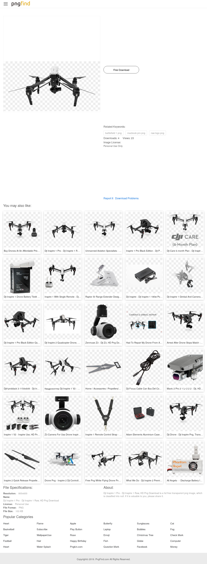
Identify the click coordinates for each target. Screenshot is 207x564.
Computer (175, 540)
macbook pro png (136, 133)
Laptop (107, 529)
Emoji (106, 535)
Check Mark (176, 535)
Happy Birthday (78, 540)
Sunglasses (143, 523)
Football (7, 540)
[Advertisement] (51, 38)
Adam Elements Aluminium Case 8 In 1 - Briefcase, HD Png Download (162, 434)
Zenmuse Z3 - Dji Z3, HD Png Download (106, 342)
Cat (172, 523)
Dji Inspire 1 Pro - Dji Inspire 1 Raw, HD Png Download (72, 250)
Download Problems (127, 198)
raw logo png (157, 133)
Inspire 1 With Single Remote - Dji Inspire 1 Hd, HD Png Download (78, 296)
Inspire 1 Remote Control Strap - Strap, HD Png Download (115, 434)
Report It (108, 198)
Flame (40, 523)
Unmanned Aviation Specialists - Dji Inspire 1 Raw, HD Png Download (120, 250)
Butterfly (108, 523)
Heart (6, 523)
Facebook (142, 546)
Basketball (8, 529)
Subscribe (42, 529)
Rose (73, 535)
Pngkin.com (76, 546)
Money (174, 546)
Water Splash (44, 546)
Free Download (121, 69)
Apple (73, 523)
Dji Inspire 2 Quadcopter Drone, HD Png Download (71, 342)
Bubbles (141, 529)
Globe (140, 540)
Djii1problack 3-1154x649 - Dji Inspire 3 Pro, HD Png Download (36, 388)
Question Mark (111, 546)
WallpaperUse (44, 535)
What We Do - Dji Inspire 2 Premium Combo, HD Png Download (158, 480)
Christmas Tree (145, 535)
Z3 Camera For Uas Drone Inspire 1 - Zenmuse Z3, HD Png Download (81, 434)
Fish (106, 540)
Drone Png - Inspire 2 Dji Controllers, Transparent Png (72, 480)
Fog (172, 529)
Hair (39, 540)
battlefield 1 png (113, 133)
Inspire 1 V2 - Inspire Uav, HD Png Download (27, 434)
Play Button (76, 529)
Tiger (6, 535)
